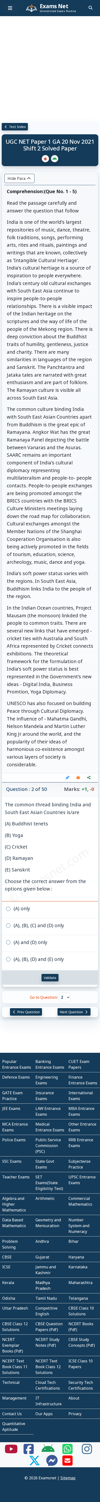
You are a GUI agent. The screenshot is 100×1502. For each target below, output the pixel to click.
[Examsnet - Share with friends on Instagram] (87, 1451)
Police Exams (14, 1139)
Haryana (76, 1257)
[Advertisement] (50, 67)
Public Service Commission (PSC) (48, 1145)
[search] (90, 7)
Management (14, 1398)
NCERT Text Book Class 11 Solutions (14, 1366)
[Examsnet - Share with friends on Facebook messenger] (52, 1463)
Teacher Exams (16, 1177)
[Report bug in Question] (78, 777)
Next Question (72, 1012)
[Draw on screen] (67, 777)
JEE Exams (11, 1108)
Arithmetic (45, 1198)
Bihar (73, 1241)
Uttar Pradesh (15, 1308)
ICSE (6, 1267)
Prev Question (28, 1012)
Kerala (8, 1282)
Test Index (17, 126)
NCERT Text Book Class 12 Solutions (48, 1366)
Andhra (42, 1241)
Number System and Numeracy (78, 1225)
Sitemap (67, 1478)
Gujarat (42, 1257)
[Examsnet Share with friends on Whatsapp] (67, 1451)
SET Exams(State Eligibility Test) (49, 1182)
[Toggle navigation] (10, 8)
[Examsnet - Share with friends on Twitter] (34, 1463)
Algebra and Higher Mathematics (14, 1204)
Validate (50, 977)
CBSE (7, 1257)
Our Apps (44, 1413)
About (73, 1398)
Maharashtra (80, 1282)
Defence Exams (16, 1077)
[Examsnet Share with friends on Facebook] (28, 1451)
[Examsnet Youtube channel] (11, 1451)
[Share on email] (67, 1463)
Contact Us (12, 1413)
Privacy (75, 1413)
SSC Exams (12, 1161)
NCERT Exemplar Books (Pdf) (12, 1345)
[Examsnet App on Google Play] (48, 1451)
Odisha (8, 1298)
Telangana (78, 1298)
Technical (11, 1382)
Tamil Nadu (46, 1298)
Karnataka (77, 1267)
